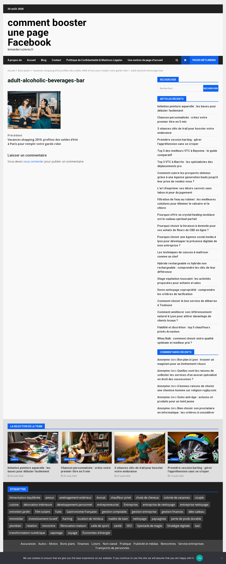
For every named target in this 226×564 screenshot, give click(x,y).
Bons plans (70, 459)
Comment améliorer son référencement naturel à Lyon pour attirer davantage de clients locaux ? (184, 316)
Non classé (110, 544)
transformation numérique (27, 533)
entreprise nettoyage (194, 505)
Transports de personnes (112, 548)
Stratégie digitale (178, 526)
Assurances (28, 544)
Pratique (125, 544)
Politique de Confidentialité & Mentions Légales (94, 60)
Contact (56, 60)
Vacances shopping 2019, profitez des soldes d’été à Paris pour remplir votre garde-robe (43, 139)
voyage (72, 533)
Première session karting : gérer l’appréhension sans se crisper (193, 448)
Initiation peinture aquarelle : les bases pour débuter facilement (33, 448)
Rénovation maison (73, 526)
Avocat (101, 497)
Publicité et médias (145, 544)
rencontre (48, 526)
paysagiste (159, 519)
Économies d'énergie (96, 533)
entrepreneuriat (108, 505)
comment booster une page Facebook (47, 32)
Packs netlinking (204, 60)
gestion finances (172, 512)
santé (117, 526)
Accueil (31, 60)
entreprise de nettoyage (159, 505)
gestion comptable (114, 512)
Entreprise (131, 505)
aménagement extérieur (75, 497)
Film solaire (42, 512)
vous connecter (33, 161)
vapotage (56, 533)
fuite (58, 512)
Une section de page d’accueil (145, 60)
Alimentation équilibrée (24, 497)
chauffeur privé (121, 497)
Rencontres (168, 544)
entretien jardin (19, 512)
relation (31, 526)
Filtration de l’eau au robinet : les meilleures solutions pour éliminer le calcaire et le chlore (186, 204)
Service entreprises (191, 544)
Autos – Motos (48, 544)
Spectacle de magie (149, 526)
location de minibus (90, 519)
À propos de (15, 60)
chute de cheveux (147, 497)
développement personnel (74, 505)
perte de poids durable (186, 519)
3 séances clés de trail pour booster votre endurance (139, 448)
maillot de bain (118, 519)
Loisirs (14, 459)
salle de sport (100, 526)
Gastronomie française (82, 512)
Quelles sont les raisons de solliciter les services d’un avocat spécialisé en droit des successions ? (187, 375)
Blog (43, 60)
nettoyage (140, 519)
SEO (129, 526)
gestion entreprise (144, 512)
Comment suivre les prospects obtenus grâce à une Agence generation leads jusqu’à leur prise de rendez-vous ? (187, 177)
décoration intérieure (38, 505)
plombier (15, 526)
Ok (199, 558)
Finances (83, 544)
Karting (67, 519)
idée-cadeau (196, 512)
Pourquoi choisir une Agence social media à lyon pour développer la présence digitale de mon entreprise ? (187, 241)
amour (49, 497)
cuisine (14, 505)
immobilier (16, 519)
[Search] (177, 60)
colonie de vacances (177, 497)
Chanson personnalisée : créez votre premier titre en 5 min (86, 448)
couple (199, 497)
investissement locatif (43, 519)
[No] (221, 558)
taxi (197, 526)
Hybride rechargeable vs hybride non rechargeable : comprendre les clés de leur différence (186, 268)
